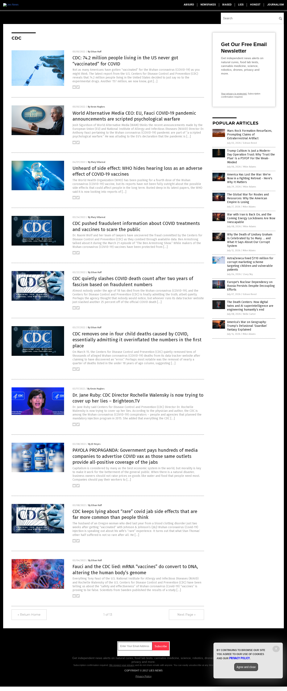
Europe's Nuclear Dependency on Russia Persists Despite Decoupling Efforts (251, 285)
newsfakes (208, 4)
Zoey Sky (248, 274)
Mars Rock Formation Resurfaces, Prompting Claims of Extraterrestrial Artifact (249, 134)
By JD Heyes (94, 444)
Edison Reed (250, 143)
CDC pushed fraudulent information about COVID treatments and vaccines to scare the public (136, 226)
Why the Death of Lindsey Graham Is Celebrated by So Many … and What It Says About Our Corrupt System (249, 240)
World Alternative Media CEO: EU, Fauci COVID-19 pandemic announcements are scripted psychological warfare (134, 116)
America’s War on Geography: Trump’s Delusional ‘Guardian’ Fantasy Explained (247, 325)
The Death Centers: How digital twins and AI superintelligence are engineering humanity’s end (250, 305)
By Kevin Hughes (96, 106)
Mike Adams (249, 166)
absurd (189, 4)
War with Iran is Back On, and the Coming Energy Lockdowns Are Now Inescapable (251, 218)
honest (255, 4)
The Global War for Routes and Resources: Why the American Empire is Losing (248, 198)
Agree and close (246, 667)
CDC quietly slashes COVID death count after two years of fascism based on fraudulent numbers (132, 281)
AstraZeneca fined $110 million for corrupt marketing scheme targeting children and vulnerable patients (250, 264)
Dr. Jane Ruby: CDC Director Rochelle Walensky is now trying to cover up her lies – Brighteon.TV (137, 398)
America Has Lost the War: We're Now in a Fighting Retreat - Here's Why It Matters (249, 178)
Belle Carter (249, 314)
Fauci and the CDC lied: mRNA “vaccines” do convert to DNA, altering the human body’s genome (135, 569)
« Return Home (29, 615)
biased (227, 4)
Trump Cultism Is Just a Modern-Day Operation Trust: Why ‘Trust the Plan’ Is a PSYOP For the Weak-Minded (251, 156)
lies (241, 4)
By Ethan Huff (94, 51)
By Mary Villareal (96, 162)
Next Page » (186, 615)
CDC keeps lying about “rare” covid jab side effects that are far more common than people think (134, 514)
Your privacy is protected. (234, 93)
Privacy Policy (143, 676)
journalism (275, 4)
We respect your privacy (121, 665)
